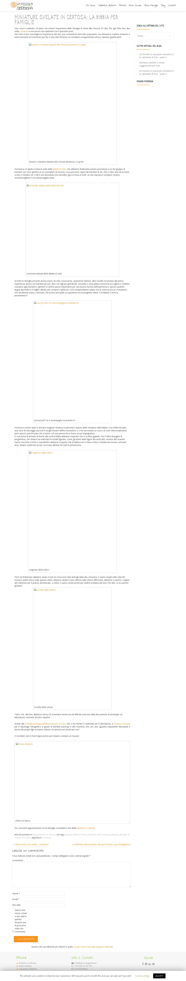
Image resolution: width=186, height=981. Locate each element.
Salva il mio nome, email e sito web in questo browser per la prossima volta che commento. (21, 921)
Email (15, 899)
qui (22, 31)
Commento (17, 860)
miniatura (26, 837)
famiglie (115, 834)
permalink (46, 837)
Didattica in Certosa (47, 834)
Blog (163, 5)
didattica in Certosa (86, 828)
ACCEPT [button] (159, 975)
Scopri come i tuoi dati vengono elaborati (93, 946)
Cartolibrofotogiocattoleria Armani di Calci (45, 723)
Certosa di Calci (94, 834)
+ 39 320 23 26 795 (83, 966)
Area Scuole (135, 5)
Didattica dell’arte (107, 5)
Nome (16, 893)
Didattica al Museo (28, 963)
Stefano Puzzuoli (122, 723)
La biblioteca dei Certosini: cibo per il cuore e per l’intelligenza (102, 844)
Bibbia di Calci (59, 169)
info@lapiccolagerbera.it (85, 963)
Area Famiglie (151, 5)
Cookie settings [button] (142, 975)
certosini (106, 834)
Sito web (16, 905)
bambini (68, 834)
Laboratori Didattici (28, 968)
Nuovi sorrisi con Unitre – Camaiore (30, 844)
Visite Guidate (25, 966)
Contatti (172, 5)
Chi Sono (90, 5)
